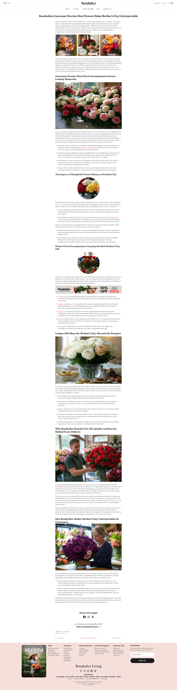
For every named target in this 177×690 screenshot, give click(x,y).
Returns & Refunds (118, 653)
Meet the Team (83, 651)
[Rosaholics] (88, 3)
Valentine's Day (68, 648)
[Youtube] (84, 671)
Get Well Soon (67, 660)
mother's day (61, 633)
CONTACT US (107, 9)
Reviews (81, 655)
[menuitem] (67, 9)
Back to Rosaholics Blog (88, 638)
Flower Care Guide (100, 648)
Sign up (142, 660)
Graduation (67, 659)
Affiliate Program (99, 653)
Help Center (116, 648)
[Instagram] (88, 671)
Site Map (104, 679)
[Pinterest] (92, 671)
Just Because (67, 657)
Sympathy (66, 655)
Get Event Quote (117, 650)
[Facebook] (81, 671)
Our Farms (82, 653)
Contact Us (116, 655)
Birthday (66, 651)
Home (70, 679)
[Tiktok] (95, 671)
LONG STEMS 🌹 (87, 9)
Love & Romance (68, 650)
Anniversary (67, 653)
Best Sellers (51, 650)
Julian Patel (66, 631)
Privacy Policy (79, 679)
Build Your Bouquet (53, 648)
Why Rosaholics (83, 650)
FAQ (98, 9)
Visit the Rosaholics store (87, 627)
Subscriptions (52, 651)
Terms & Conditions (92, 679)
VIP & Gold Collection (54, 655)
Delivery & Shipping (118, 651)
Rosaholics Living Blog (101, 650)
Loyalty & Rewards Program (102, 651)
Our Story (82, 648)
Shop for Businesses (53, 653)
